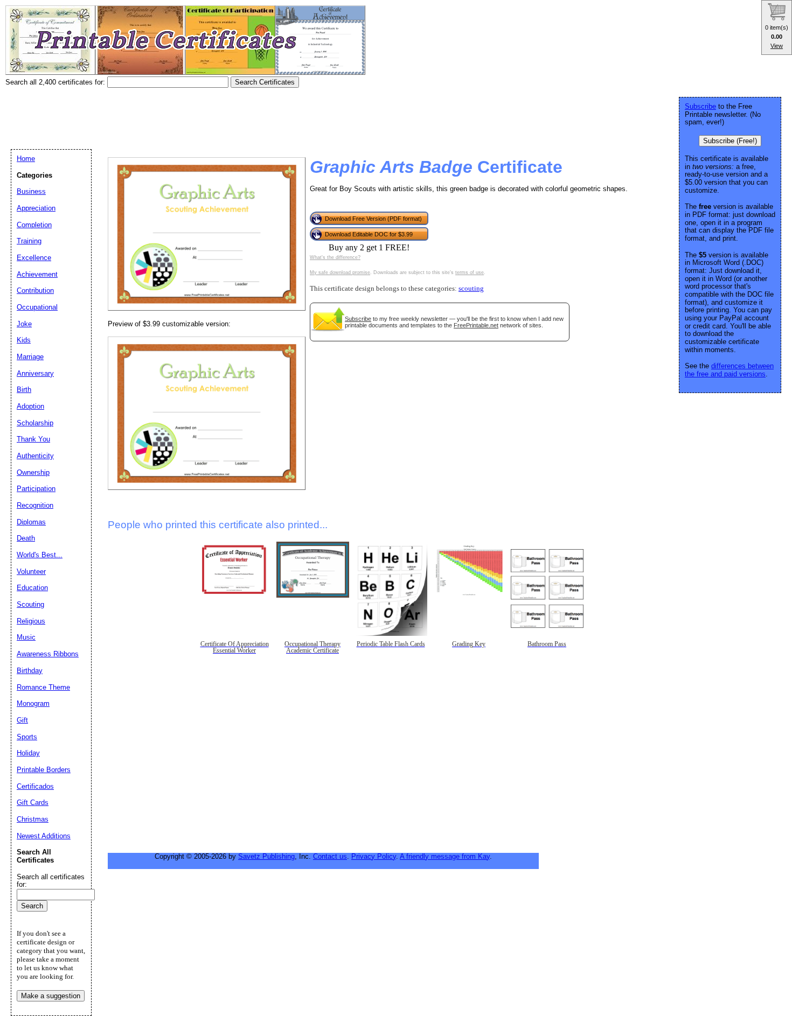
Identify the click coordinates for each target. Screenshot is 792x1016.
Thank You (33, 439)
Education (32, 588)
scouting (471, 288)
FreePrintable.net (476, 325)
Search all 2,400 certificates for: (56, 82)
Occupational (37, 307)
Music (26, 637)
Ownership (33, 472)
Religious (31, 621)
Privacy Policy (373, 856)
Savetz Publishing (266, 856)
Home (26, 159)
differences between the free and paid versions (729, 370)
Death (26, 538)
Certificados (35, 786)
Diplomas (31, 522)
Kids (24, 340)
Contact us (330, 856)
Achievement (37, 274)
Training (29, 241)
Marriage (30, 357)
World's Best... (39, 555)
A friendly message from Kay (445, 856)
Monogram (33, 703)
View (776, 46)
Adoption (30, 406)
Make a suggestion (50, 996)
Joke (24, 324)
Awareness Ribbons (48, 654)
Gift (22, 720)
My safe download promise (340, 272)
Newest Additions (44, 836)
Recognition (35, 505)
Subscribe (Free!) (730, 141)
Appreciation (36, 208)
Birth (24, 390)
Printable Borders (44, 770)
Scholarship (35, 423)
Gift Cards (32, 802)
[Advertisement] (201, 114)
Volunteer (31, 571)
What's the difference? (335, 257)
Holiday (28, 753)
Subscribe (358, 319)
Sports (27, 737)
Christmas (32, 819)
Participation (36, 489)
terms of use (469, 272)
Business (31, 191)
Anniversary (35, 373)
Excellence (34, 258)
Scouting (30, 604)
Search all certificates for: (51, 881)
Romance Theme (43, 687)
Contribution (35, 290)
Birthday (30, 671)
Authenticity (35, 456)
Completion (34, 225)
